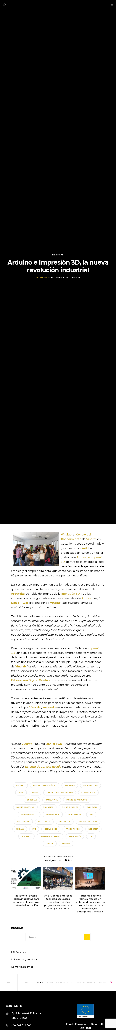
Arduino (87, 598)
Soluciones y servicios (24, 959)
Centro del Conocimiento (60, 793)
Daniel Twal (52, 800)
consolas (32, 800)
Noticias (58, 255)
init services (23, 822)
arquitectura (90, 785)
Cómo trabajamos (22, 966)
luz (34, 829)
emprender (92, 807)
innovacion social (88, 822)
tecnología (75, 836)
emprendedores (70, 807)
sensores (26, 836)
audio (35, 793)
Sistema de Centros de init (43, 766)
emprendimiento (29, 814)
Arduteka (18, 593)
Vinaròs (91, 539)
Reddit (91, 982)
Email (50, 982)
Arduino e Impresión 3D (44, 785)
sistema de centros (50, 836)
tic (90, 836)
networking (51, 829)
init (84, 548)
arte (21, 793)
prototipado (73, 829)
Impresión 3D (70, 593)
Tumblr (102, 982)
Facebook (62, 982)
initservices (44, 822)
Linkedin (80, 982)
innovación (64, 822)
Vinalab (49, 844)
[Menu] (111, 4)
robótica (93, 829)
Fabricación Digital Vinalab (30, 680)
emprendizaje (52, 814)
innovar (20, 829)
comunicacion (88, 793)
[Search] (87, 937)
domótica (48, 807)
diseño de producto (76, 800)
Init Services (42, 277)
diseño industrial (25, 807)
